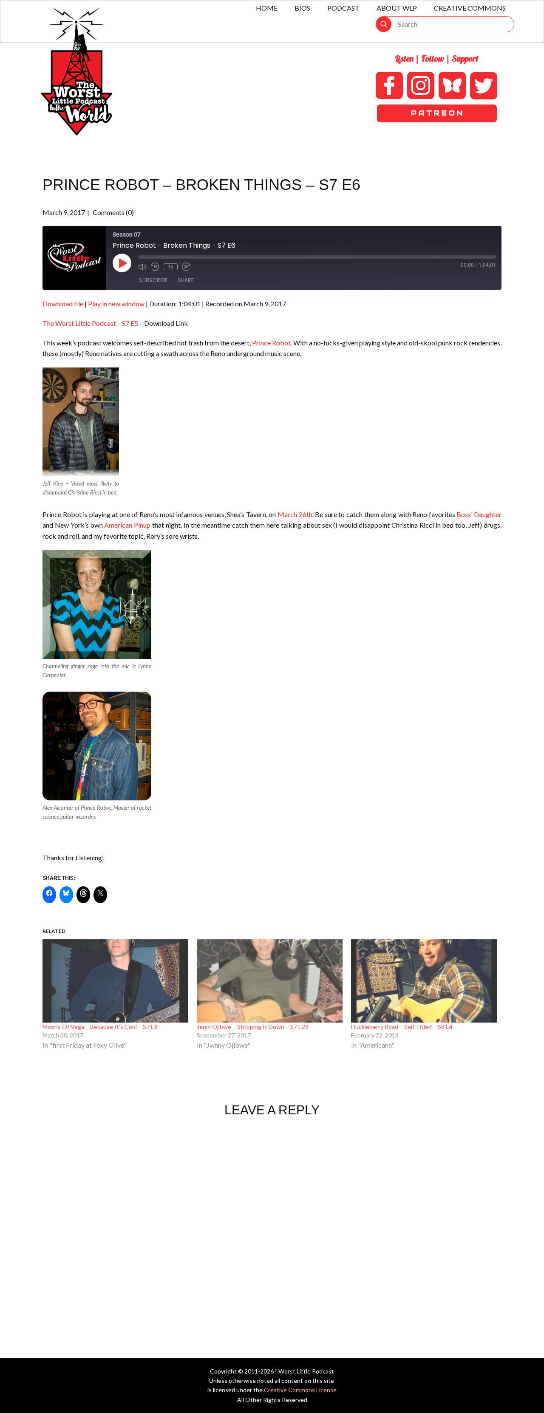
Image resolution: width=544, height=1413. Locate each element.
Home (267, 8)
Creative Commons (470, 8)
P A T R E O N (436, 113)
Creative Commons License (300, 1389)
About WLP (397, 8)
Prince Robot (271, 343)
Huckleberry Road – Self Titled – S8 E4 (402, 1026)
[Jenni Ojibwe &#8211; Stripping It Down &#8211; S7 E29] (270, 981)
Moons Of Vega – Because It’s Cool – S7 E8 (100, 1026)
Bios (302, 8)
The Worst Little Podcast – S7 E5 (90, 323)
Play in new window (116, 304)
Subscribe (153, 280)
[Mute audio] (142, 267)
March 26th (295, 514)
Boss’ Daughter (479, 514)
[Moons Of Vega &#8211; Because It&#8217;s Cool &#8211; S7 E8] (115, 981)
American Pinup (127, 525)
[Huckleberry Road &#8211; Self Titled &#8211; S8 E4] (424, 981)
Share (186, 280)
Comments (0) (112, 212)
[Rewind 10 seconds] (155, 267)
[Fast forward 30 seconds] (186, 267)
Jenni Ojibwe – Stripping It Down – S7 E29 (253, 1026)
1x (170, 267)
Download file (62, 304)
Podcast (343, 8)
